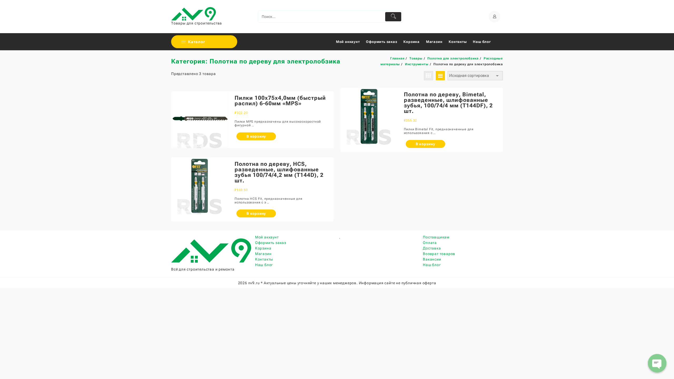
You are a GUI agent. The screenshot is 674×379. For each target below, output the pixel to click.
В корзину (256, 136)
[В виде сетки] (428, 75)
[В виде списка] (440, 75)
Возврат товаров (439, 254)
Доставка (432, 248)
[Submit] (393, 16)
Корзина (263, 248)
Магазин (263, 254)
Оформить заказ (270, 243)
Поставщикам (436, 237)
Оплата (430, 243)
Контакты (264, 259)
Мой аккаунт (267, 237)
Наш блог (264, 265)
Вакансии (432, 259)
